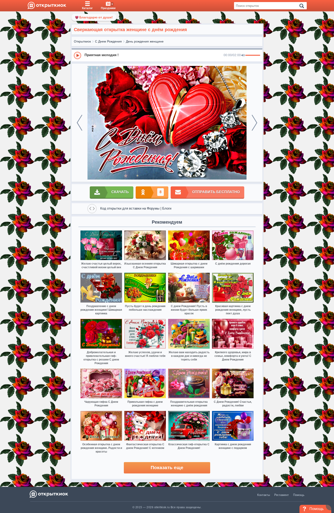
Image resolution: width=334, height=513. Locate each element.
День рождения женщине (145, 41)
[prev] (79, 123)
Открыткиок (82, 41)
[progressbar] (252, 55)
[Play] (77, 55)
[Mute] (243, 55)
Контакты (263, 495)
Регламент (281, 495)
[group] (167, 55)
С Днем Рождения (108, 41)
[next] (254, 123)
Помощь (298, 495)
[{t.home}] (49, 494)
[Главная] (47, 5)
